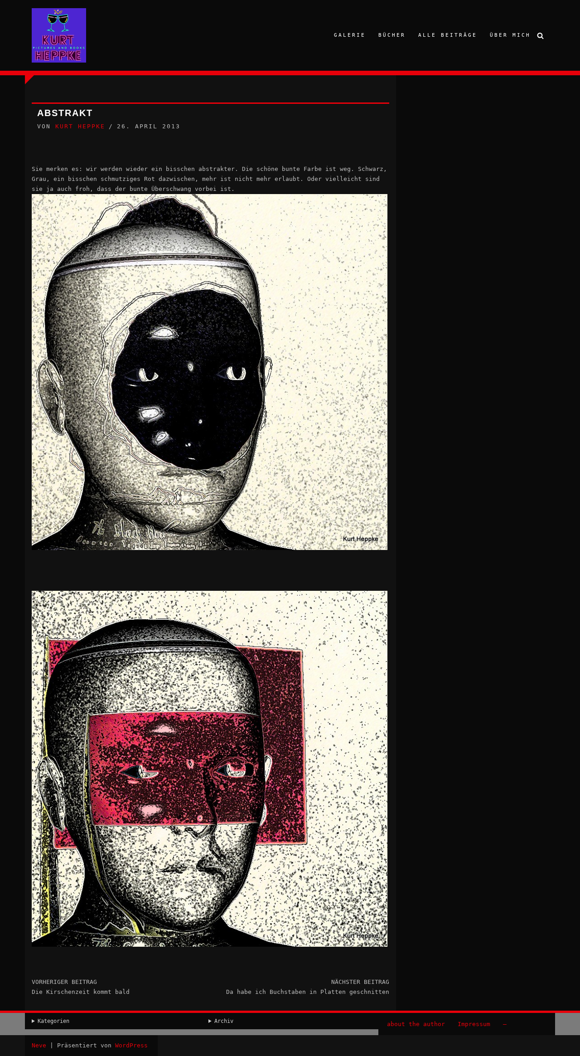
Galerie (350, 35)
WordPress (131, 1045)
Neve (39, 1045)
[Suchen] (540, 35)
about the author (416, 1024)
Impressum (474, 1024)
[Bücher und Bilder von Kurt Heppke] (59, 35)
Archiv (223, 1021)
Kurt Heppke (80, 126)
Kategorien (53, 1021)
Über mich (510, 35)
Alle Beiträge (447, 35)
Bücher (392, 35)
